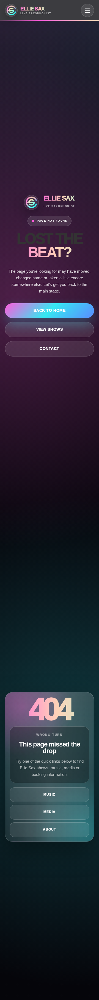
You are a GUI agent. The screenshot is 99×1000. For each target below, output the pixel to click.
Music (49, 794)
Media (49, 812)
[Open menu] (87, 10)
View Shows (49, 329)
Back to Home (49, 310)
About (49, 829)
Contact (49, 349)
